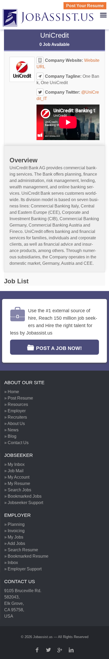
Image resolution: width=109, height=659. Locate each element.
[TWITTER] (49, 650)
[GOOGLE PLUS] (60, 650)
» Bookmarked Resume (26, 556)
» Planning (14, 524)
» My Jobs (13, 537)
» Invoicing (14, 530)
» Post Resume (18, 398)
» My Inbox (14, 464)
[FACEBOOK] (37, 650)
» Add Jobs (14, 543)
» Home (11, 391)
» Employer (15, 411)
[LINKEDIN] (72, 650)
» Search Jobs (17, 490)
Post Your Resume (85, 5)
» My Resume (17, 483)
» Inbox (11, 562)
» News (11, 430)
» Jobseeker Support (23, 502)
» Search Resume (21, 550)
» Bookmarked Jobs (23, 496)
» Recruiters (15, 417)
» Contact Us (16, 442)
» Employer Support (23, 569)
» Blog (10, 436)
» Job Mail (14, 471)
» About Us (14, 423)
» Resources (16, 404)
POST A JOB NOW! (59, 348)
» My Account (16, 477)
